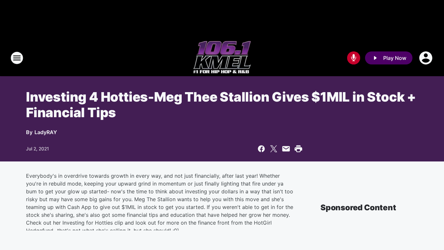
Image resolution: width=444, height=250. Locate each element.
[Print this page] (298, 148)
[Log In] (426, 57)
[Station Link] (222, 58)
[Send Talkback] (353, 57)
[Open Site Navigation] (16, 57)
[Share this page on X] (273, 148)
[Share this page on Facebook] (261, 148)
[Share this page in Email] (286, 148)
